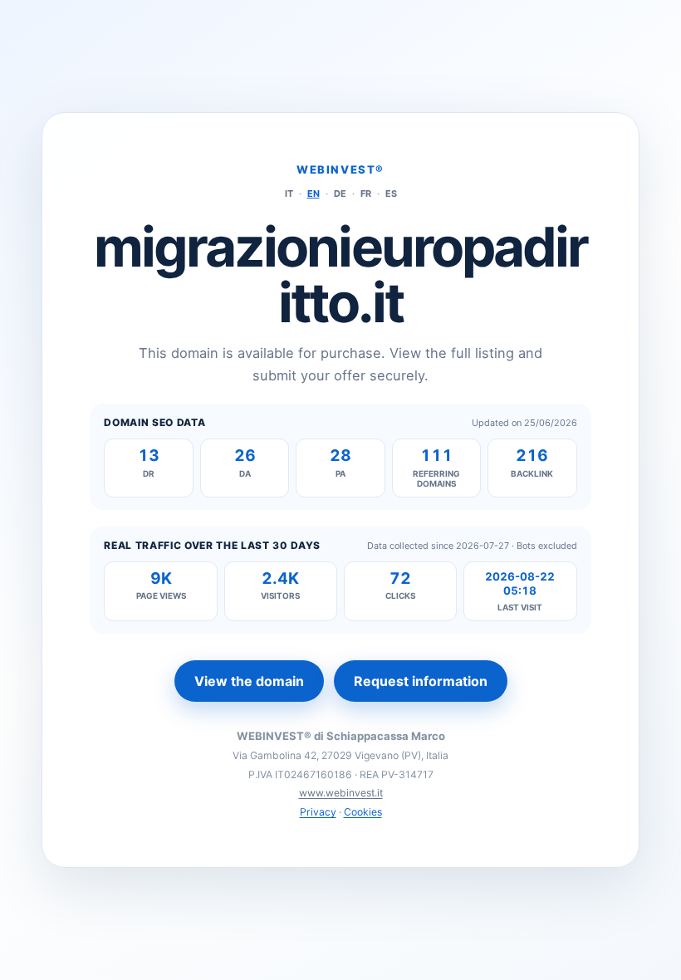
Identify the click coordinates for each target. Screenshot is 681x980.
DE (340, 193)
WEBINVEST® (340, 169)
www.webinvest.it (341, 792)
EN (313, 193)
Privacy (318, 812)
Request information (420, 681)
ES (391, 193)
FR (365, 193)
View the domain (249, 681)
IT (289, 193)
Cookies (363, 812)
